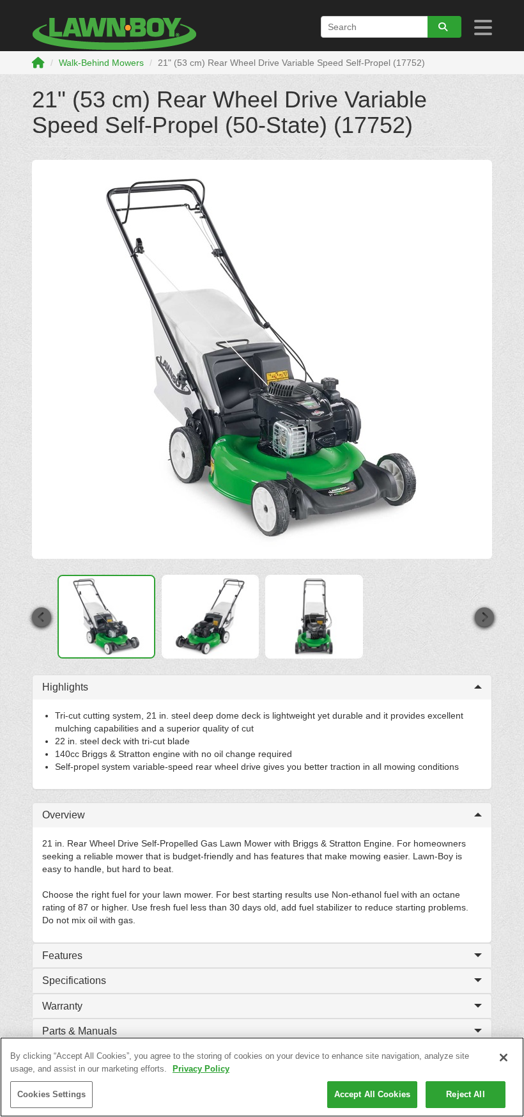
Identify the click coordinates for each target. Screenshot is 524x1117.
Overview (63, 814)
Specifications (74, 980)
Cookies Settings (51, 1094)
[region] (262, 1077)
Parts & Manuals (79, 1031)
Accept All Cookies (372, 1094)
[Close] (503, 1057)
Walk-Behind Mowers (101, 63)
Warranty (62, 1006)
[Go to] (444, 27)
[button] (40, 617)
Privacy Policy (201, 1069)
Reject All (465, 1094)
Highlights (65, 687)
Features (62, 955)
